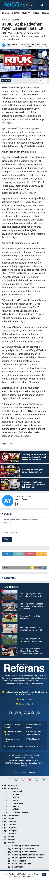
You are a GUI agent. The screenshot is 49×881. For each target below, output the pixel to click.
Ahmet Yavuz (21, 499)
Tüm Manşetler (34, 739)
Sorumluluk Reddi (36, 763)
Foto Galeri (13, 815)
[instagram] (23, 780)
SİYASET (26, 13)
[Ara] (42, 5)
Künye (11, 836)
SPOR (15, 800)
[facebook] (9, 780)
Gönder (7, 539)
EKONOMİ (17, 791)
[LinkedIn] (25, 713)
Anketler (12, 833)
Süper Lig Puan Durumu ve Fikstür (27, 858)
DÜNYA (36, 13)
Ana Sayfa (12, 785)
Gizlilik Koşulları (15, 755)
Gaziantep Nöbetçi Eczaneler (12, 725)
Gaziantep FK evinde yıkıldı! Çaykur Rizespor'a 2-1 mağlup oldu (24, 875)
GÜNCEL (15, 13)
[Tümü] (46, 578)
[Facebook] (11, 713)
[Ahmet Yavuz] (7, 500)
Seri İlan (12, 824)
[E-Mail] (17, 504)
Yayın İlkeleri (24, 766)
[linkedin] (44, 780)
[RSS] (38, 713)
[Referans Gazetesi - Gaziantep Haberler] (18, 5)
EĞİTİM (16, 809)
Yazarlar (12, 821)
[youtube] (30, 780)
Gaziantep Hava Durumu (33, 725)
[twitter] (16, 780)
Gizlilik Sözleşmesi (31, 755)
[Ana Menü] (45, 5)
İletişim (11, 839)
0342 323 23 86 (26, 699)
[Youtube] (29, 713)
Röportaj (12, 827)
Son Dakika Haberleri (14, 746)
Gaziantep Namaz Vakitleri (12, 733)
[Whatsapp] (33, 713)
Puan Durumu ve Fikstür (11, 740)
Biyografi (12, 830)
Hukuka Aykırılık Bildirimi (24, 758)
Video (11, 818)
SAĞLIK (16, 797)
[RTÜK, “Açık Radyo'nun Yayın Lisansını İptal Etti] (24, 63)
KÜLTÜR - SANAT (20, 812)
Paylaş (7, 80)
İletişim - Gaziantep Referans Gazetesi (24, 760)
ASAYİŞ (5, 13)
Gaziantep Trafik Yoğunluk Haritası (33, 733)
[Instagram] (20, 713)
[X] (16, 713)
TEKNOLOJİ (17, 803)
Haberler (6, 20)
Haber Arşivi (33, 746)
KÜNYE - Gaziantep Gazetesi (16, 763)
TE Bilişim (31, 772)
